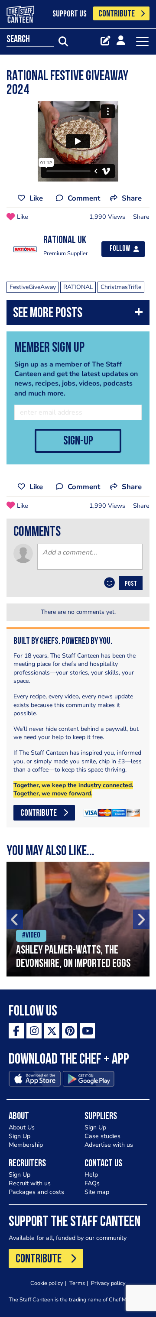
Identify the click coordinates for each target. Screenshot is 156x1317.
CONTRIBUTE (116, 14)
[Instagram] (34, 1030)
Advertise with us (108, 1145)
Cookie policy (46, 1283)
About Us (22, 1127)
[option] (78, 919)
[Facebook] (16, 1030)
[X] (51, 1030)
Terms (77, 1283)
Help (91, 1175)
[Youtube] (87, 1030)
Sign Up (19, 1136)
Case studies (102, 1136)
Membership (26, 1145)
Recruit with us (30, 1183)
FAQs (92, 1183)
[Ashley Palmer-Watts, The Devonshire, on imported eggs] (78, 919)
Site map (96, 1192)
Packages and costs (36, 1192)
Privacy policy (108, 1283)
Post (131, 584)
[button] (78, 315)
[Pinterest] (69, 1030)
